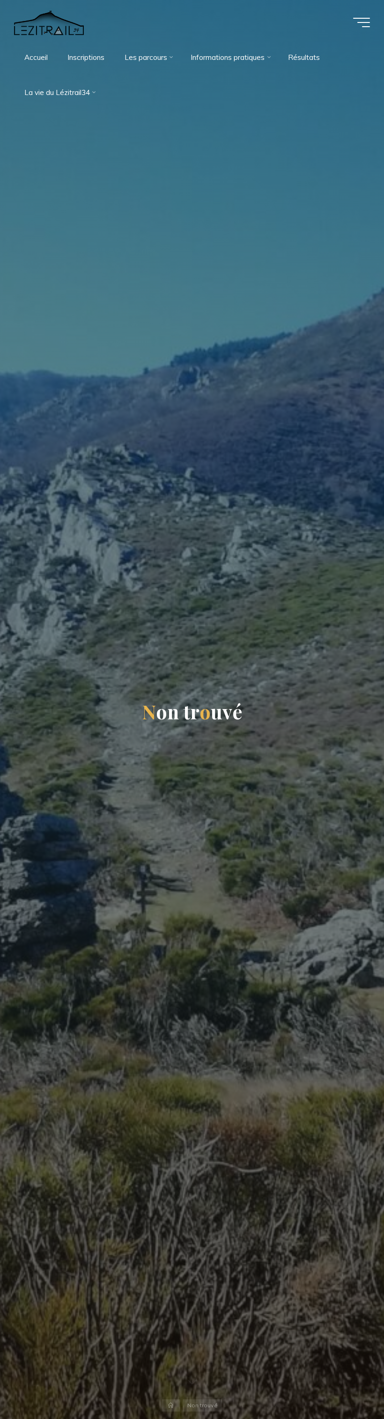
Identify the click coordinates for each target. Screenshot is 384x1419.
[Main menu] (361, 22)
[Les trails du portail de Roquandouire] (49, 22)
